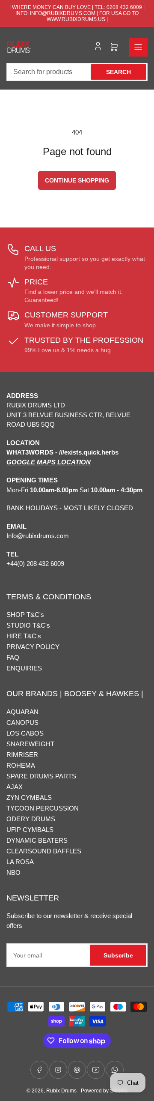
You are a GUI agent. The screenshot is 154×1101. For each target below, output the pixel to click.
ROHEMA (20, 765)
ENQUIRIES (24, 668)
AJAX (14, 786)
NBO (13, 872)
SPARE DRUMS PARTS (41, 776)
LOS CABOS (25, 733)
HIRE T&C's (23, 636)
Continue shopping (77, 180)
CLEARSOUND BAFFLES (43, 851)
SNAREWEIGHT (30, 744)
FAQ (12, 657)
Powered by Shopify (104, 1091)
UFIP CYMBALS (29, 829)
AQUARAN (22, 711)
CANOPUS (22, 722)
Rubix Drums (61, 1091)
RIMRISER (22, 754)
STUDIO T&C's (28, 625)
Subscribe (118, 955)
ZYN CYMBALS (29, 797)
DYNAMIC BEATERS (37, 840)
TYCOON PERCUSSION (42, 808)
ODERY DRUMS (30, 819)
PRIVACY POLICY (32, 646)
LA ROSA (20, 861)
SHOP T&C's (25, 614)
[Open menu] (138, 47)
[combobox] (77, 72)
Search (118, 72)
